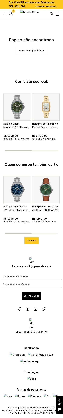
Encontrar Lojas (31, 296)
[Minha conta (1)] (10, 13)
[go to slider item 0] (10, 150)
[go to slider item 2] (39, 150)
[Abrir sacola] (57, 13)
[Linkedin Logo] (35, 309)
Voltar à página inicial (31, 50)
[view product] (17, 107)
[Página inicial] (31, 14)
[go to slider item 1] (24, 150)
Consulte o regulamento (46, 6)
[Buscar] (52, 13)
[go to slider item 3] (53, 150)
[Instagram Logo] (27, 309)
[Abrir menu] (5, 14)
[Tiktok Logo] (43, 309)
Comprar (31, 240)
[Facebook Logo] (19, 309)
